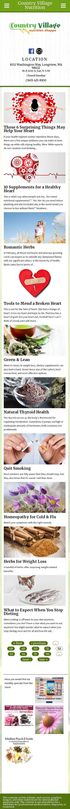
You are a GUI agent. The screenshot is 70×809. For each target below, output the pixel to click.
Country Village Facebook (31, 51)
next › (26, 659)
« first (17, 643)
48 (11, 648)
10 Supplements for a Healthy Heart (32, 189)
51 (47, 648)
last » (43, 659)
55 (35, 654)
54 (23, 654)
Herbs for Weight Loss (25, 561)
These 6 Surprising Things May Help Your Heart (34, 129)
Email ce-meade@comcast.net (39, 51)
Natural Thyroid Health (26, 412)
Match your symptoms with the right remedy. (28, 522)
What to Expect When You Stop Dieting (33, 612)
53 (11, 654)
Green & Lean (17, 359)
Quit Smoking (17, 468)
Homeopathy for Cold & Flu (30, 517)
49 (23, 648)
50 (35, 648)
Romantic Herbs (19, 247)
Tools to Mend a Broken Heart (32, 303)
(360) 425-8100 (36, 80)
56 (47, 654)
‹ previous (38, 643)
